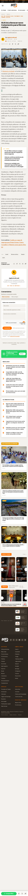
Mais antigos (15, 296)
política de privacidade (15, 336)
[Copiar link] (18, 44)
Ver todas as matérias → (14, 285)
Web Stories (4, 706)
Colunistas (4, 675)
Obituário (3, 694)
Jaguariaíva (18, 661)
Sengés (17, 666)
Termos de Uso (18, 696)
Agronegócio (4, 666)
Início (3, 14)
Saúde (22, 254)
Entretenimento (5, 680)
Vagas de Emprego (6, 696)
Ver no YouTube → (22, 587)
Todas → (25, 554)
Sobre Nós (17, 689)
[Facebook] (12, 44)
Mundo (3, 673)
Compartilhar (10, 893)
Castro (17, 649)
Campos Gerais (17, 1)
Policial (3, 661)
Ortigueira (17, 671)
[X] (15, 44)
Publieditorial (4, 683)
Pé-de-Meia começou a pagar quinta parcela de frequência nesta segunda (13, 152)
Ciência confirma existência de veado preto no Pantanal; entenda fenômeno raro (14, 159)
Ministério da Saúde (8, 71)
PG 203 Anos (21, 10)
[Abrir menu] (2, 5)
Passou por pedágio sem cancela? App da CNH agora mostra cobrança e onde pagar (14, 165)
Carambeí (17, 651)
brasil (6, 254)
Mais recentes (5, 296)
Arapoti (17, 663)
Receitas (3, 699)
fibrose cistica (14, 254)
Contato (17, 691)
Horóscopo (4, 691)
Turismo (3, 678)
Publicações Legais (6, 703)
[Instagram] (23, 264)
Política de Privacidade (20, 694)
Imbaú (16, 678)
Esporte (3, 668)
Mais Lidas (3, 651)
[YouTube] (19, 640)
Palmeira (17, 654)
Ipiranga (17, 668)
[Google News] (25, 640)
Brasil (8, 14)
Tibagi (16, 656)
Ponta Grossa (12, 10)
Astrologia (3, 701)
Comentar (20, 41)
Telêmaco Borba (19, 659)
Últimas (3, 10)
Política (3, 659)
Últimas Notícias (5, 649)
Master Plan (18, 702)
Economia (3, 663)
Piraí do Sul (18, 675)
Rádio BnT (23, 1)
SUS (3, 257)
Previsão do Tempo (6, 689)
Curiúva (17, 673)
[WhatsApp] (10, 44)
